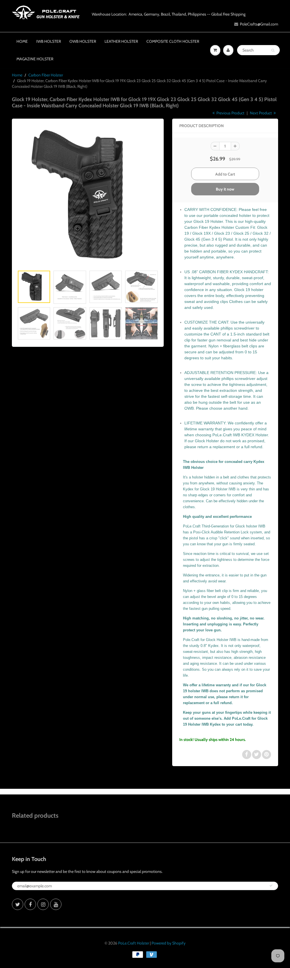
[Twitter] (17, 904)
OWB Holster (82, 41)
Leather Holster (121, 41)
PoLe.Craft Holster (133, 943)
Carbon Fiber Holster (45, 75)
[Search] (273, 50)
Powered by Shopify (168, 943)
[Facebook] (30, 904)
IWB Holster (48, 41)
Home (22, 41)
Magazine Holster (34, 58)
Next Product (261, 113)
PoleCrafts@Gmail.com (259, 24)
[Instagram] (43, 904)
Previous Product (230, 113)
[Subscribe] (271, 885)
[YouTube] (55, 904)
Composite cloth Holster (172, 41)
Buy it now (225, 189)
